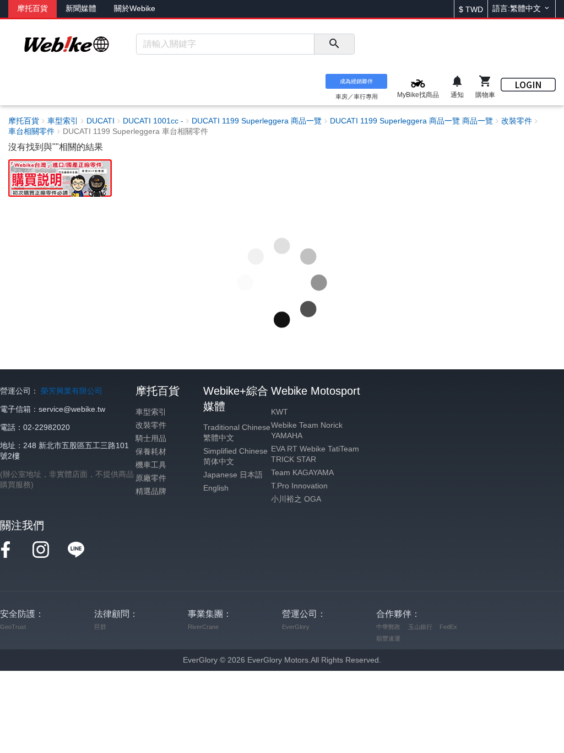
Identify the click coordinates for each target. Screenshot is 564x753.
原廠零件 (150, 478)
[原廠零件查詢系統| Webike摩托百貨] (60, 177)
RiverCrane (203, 626)
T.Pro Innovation (299, 486)
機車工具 (150, 465)
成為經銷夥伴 (356, 81)
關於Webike (134, 8)
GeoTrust (13, 626)
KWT (279, 412)
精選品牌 (150, 491)
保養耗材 (150, 452)
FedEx (448, 626)
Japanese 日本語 (233, 475)
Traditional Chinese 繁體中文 (236, 432)
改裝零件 (150, 425)
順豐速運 (388, 638)
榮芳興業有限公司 (71, 391)
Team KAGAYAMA (302, 473)
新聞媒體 (81, 8)
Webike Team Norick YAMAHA (307, 430)
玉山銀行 (420, 626)
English (216, 488)
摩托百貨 (32, 8)
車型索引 (150, 412)
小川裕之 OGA (296, 499)
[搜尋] (334, 44)
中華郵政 (388, 626)
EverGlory (296, 626)
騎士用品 (150, 438)
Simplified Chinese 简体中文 (235, 456)
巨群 (100, 626)
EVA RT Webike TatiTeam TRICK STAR (315, 454)
